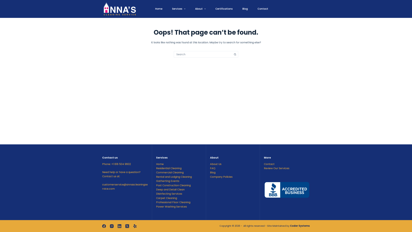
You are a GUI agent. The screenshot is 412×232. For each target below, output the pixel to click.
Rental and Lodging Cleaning (174, 177)
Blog (245, 8)
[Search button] (235, 54)
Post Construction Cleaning (173, 185)
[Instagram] (112, 226)
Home (158, 8)
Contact (263, 8)
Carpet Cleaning (166, 198)
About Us (215, 164)
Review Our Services (276, 168)
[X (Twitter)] (127, 226)
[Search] (305, 9)
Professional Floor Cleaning (173, 202)
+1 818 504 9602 (121, 164)
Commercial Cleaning (170, 172)
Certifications (224, 8)
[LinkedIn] (119, 226)
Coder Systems (300, 225)
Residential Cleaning (169, 168)
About (199, 8)
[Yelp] (135, 226)
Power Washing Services (171, 206)
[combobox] (203, 54)
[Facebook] (104, 226)
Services (177, 8)
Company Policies (221, 177)
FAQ (212, 168)
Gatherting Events (167, 181)
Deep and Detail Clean (170, 189)
